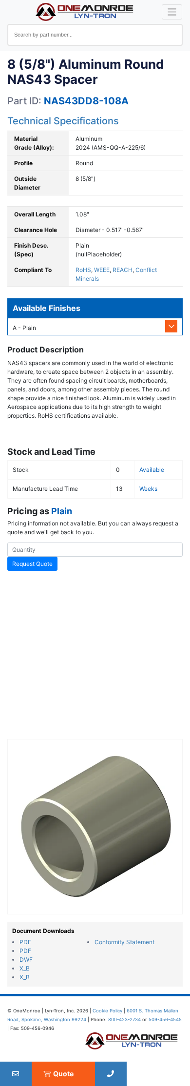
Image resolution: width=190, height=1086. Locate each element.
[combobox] (95, 35)
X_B (24, 968)
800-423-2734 (124, 1019)
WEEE (102, 269)
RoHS (83, 269)
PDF (25, 942)
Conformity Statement (124, 942)
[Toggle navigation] (172, 11)
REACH (123, 269)
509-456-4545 (165, 1019)
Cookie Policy (107, 1010)
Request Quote (32, 563)
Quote (63, 1073)
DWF (26, 959)
